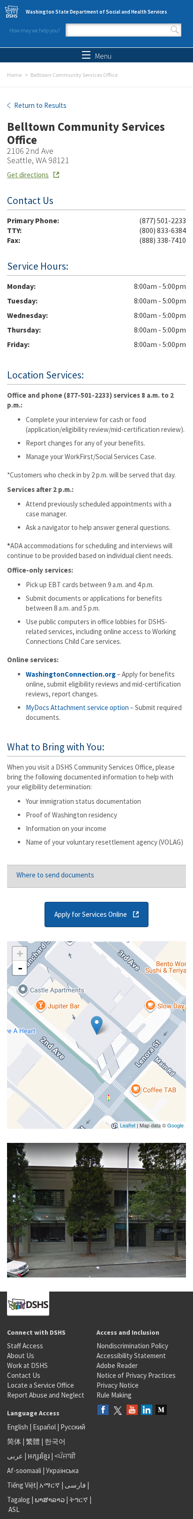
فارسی (74, 1485)
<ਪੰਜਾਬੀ (65, 1455)
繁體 (33, 1441)
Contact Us (23, 1375)
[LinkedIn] (146, 1410)
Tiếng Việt (21, 1485)
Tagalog (18, 1499)
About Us (20, 1355)
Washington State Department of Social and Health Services (96, 11)
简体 (14, 1441)
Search (174, 30)
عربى (15, 1455)
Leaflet (127, 1125)
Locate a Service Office (40, 1385)
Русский (72, 1426)
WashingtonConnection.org (71, 674)
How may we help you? (34, 30)
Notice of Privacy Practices (136, 1375)
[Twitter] (117, 1410)
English (18, 1426)
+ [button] (20, 954)
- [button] (20, 968)
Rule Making (114, 1395)
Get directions (28, 174)
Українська (62, 1470)
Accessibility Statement (131, 1355)
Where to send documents (55, 874)
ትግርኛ (78, 1499)
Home (14, 74)
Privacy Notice (117, 1385)
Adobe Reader (117, 1365)
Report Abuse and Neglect (45, 1395)
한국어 (55, 1441)
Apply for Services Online (90, 914)
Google (175, 1125)
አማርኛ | (51, 1485)
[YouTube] (132, 1410)
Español (44, 1426)
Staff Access (25, 1345)
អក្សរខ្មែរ (39, 1455)
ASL (14, 1509)
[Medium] (161, 1410)
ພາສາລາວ (50, 1499)
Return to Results (40, 105)
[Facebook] (103, 1410)
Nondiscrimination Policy (132, 1345)
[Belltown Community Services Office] (97, 1025)
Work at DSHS (27, 1365)
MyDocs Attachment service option (77, 707)
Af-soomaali (24, 1470)
